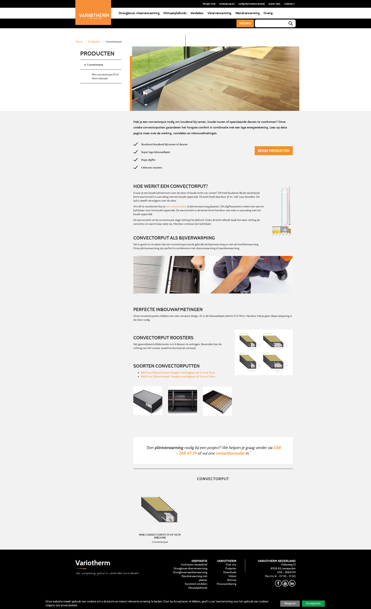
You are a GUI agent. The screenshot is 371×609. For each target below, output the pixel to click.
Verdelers (197, 13)
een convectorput (176, 206)
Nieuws (245, 23)
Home (79, 41)
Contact (289, 3)
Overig (268, 13)
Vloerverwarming (219, 13)
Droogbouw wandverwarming (190, 572)
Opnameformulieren (251, 3)
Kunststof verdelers (196, 584)
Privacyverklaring (226, 584)
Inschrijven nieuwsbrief (194, 564)
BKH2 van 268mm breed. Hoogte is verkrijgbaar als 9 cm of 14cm (178, 376)
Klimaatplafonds (175, 13)
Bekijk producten (273, 150)
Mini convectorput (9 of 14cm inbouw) (105, 76)
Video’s (232, 576)
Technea (231, 580)
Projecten (209, 3)
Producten (94, 41)
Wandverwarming (247, 13)
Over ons (274, 3)
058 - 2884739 (286, 572)
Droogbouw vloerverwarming (139, 13)
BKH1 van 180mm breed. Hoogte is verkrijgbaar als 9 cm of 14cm (178, 372)
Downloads (227, 3)
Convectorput (95, 64)
